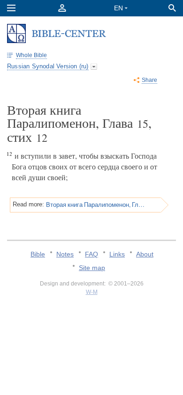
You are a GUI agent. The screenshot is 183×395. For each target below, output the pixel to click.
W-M (92, 292)
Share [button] (149, 80)
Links (117, 254)
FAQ (91, 254)
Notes (65, 254)
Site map (92, 267)
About (144, 254)
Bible (37, 254)
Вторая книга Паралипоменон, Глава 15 (95, 204)
